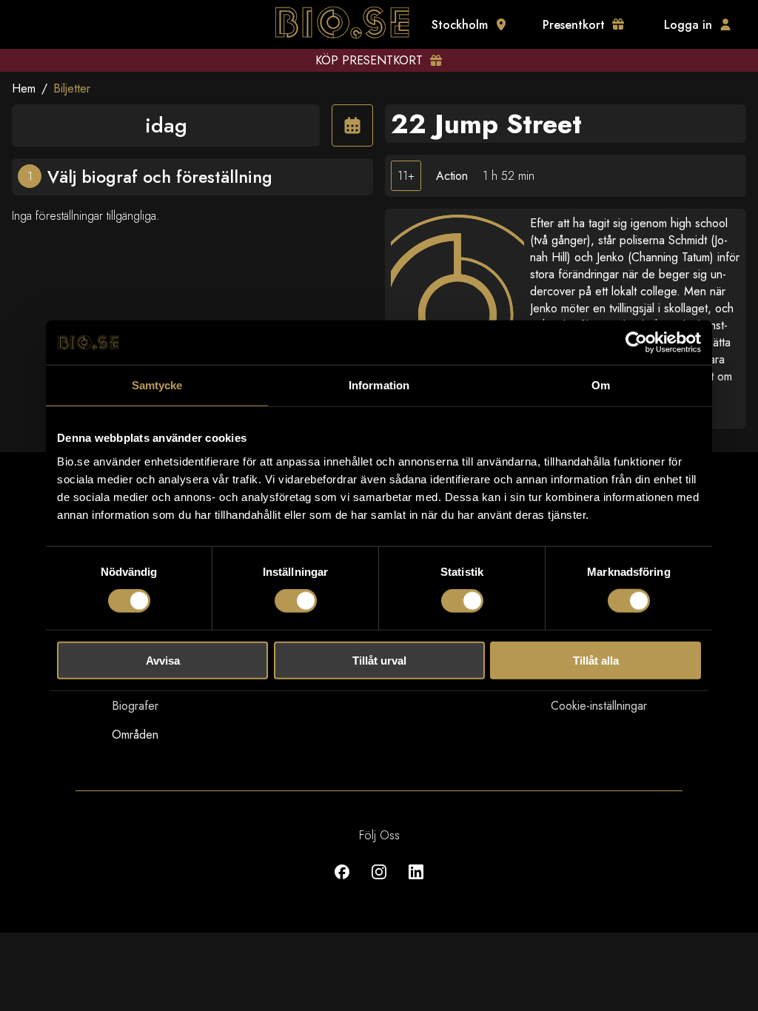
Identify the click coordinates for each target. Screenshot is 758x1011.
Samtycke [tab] (157, 385)
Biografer (135, 705)
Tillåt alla (596, 660)
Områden (135, 734)
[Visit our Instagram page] (379, 882)
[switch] (296, 601)
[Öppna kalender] (352, 125)
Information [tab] (379, 385)
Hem (24, 88)
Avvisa (163, 660)
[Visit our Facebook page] (342, 882)
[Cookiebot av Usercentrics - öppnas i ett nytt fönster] (636, 343)
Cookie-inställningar (599, 705)
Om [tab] (600, 385)
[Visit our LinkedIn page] (416, 882)
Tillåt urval (379, 660)
